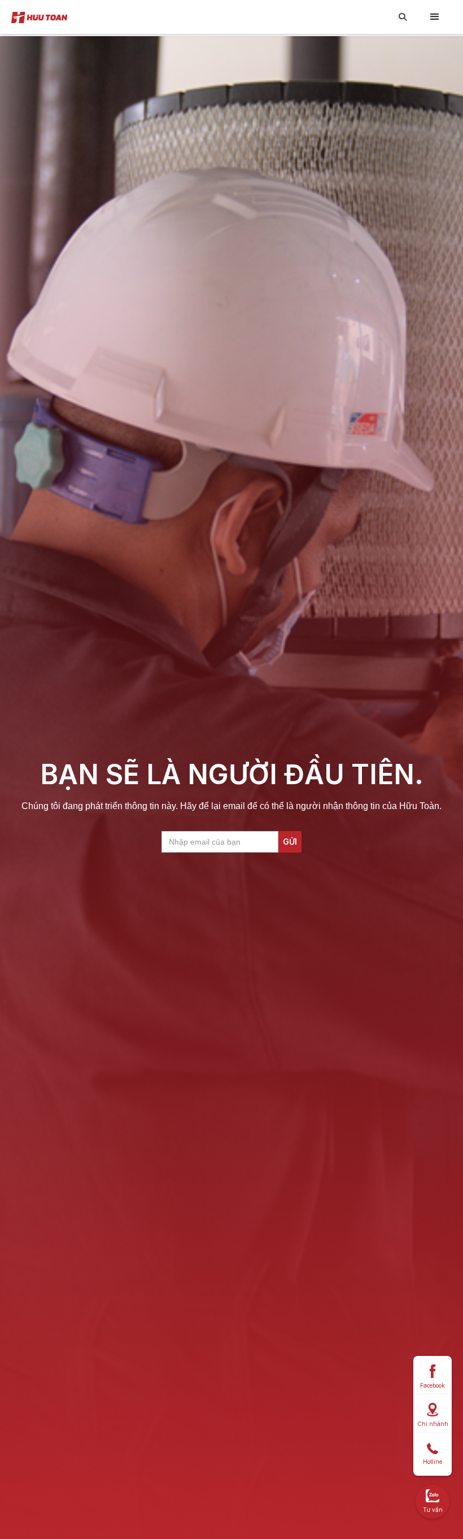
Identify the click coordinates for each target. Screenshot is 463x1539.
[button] (435, 17)
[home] (39, 17)
